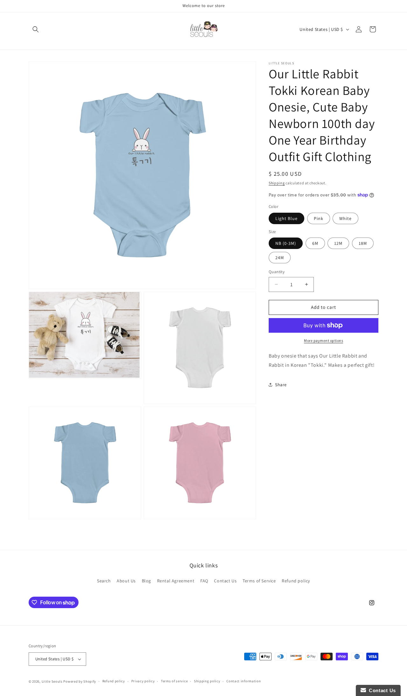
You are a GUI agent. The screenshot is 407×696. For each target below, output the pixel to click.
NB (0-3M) (285, 243)
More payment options (323, 340)
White (345, 218)
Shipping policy (207, 681)
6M (315, 243)
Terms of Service (259, 581)
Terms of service (174, 681)
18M (363, 243)
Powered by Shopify (79, 681)
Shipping (277, 183)
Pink (318, 218)
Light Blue (286, 218)
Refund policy (296, 581)
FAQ (204, 581)
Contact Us (225, 581)
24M (279, 257)
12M (338, 243)
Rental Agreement (176, 581)
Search (104, 581)
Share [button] (281, 384)
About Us (126, 581)
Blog (146, 581)
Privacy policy (143, 681)
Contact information (243, 681)
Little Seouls (52, 681)
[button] (36, 29)
